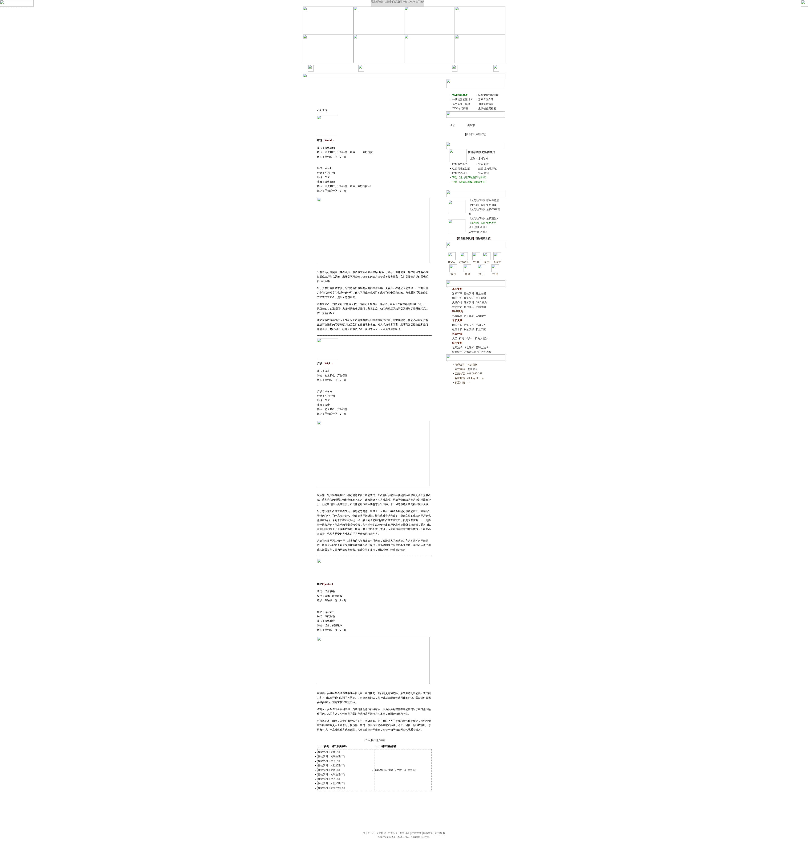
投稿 (381, 740)
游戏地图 (481, 306)
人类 (454, 338)
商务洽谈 (405, 833)
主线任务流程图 (487, 108)
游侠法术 (486, 351)
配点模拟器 (431, 65)
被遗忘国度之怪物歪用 (481, 152)
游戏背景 (370, 65)
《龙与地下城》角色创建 (482, 204)
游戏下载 (475, 70)
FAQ (484, 65)
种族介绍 (406, 65)
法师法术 (457, 351)
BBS (484, 70)
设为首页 (92, 3)
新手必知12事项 (461, 104)
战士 (471, 231)
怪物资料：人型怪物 (329, 765)
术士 (471, 227)
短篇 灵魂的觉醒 (461, 168)
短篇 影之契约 (460, 164)
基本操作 (320, 70)
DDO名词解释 (460, 108)
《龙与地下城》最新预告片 (484, 218)
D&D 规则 (481, 302)
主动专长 (481, 325)
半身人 (469, 338)
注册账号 (480, 134)
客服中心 (428, 833)
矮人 (486, 338)
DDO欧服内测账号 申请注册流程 (393, 769)
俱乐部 (470, 134)
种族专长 (469, 325)
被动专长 (457, 329)
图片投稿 (475, 65)
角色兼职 (469, 306)
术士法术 (469, 347)
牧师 (476, 231)
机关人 (478, 338)
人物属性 (481, 315)
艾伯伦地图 (430, 70)
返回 (367, 740)
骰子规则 (469, 315)
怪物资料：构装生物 (329, 756)
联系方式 (416, 833)
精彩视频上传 (482, 238)
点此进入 (472, 369)
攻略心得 (417, 70)
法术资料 (405, 70)
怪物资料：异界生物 (329, 787)
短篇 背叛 (483, 173)
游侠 (476, 227)
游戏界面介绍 (485, 99)
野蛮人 (484, 231)
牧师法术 (457, 347)
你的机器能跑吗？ (462, 99)
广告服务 (393, 833)
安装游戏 (331, 65)
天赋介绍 (394, 70)
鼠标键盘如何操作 (488, 95)
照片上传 (463, 70)
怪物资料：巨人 (327, 761)
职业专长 (457, 325)
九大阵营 (457, 315)
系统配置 (320, 65)
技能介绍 (370, 70)
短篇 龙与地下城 (487, 168)
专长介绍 (382, 70)
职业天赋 (481, 329)
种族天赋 (469, 329)
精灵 (461, 338)
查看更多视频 (465, 238)
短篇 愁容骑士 (460, 173)
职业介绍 (418, 65)
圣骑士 (484, 227)
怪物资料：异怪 (327, 752)
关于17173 (368, 833)
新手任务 (331, 70)
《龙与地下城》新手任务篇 (484, 200)
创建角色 (343, 65)
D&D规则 (382, 65)
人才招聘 (381, 833)
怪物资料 (394, 65)
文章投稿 (463, 65)
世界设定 (457, 306)
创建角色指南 (485, 104)
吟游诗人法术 (471, 351)
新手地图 (343, 70)
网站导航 (440, 833)
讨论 (374, 740)
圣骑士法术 (482, 347)
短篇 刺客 (483, 164)
